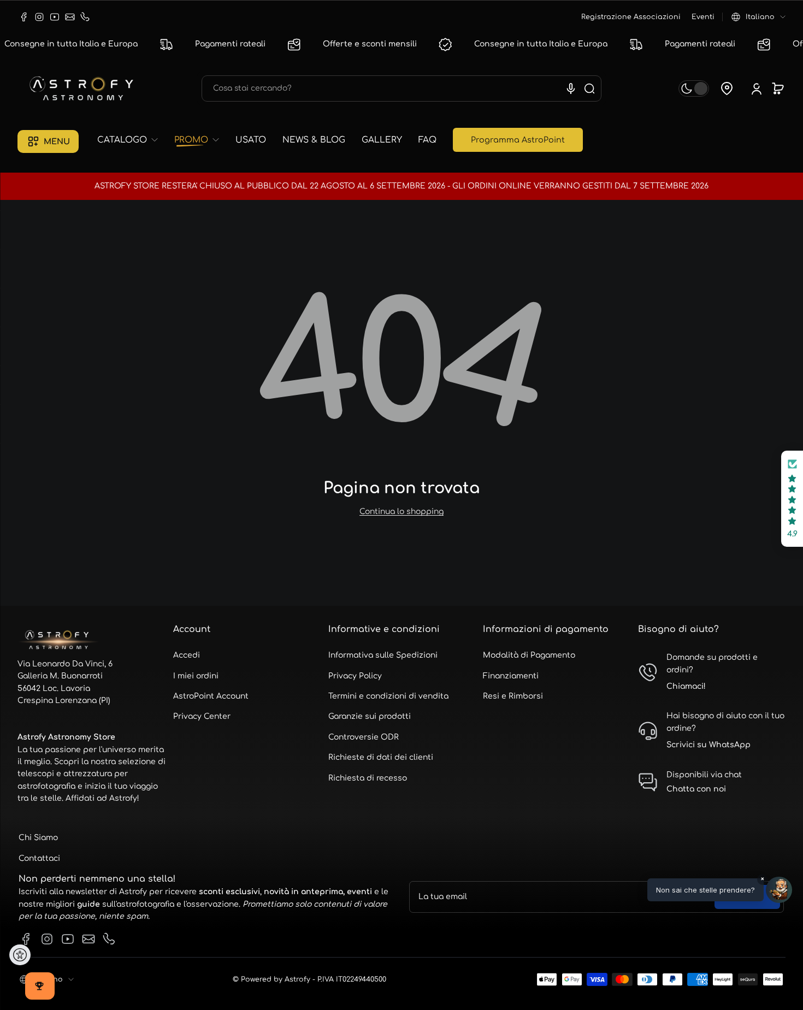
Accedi (186, 655)
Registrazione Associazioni (631, 17)
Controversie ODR (363, 737)
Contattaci (39, 858)
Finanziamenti (511, 676)
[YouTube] (54, 16)
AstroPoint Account (211, 696)
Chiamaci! (686, 686)
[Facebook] (24, 16)
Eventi (703, 17)
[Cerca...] (589, 88)
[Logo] (83, 88)
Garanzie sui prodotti (369, 716)
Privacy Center (202, 716)
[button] (758, 17)
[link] (131, 140)
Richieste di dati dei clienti (380, 757)
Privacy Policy (355, 676)
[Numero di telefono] (85, 16)
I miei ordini (196, 676)
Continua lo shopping (401, 511)
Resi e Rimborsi (513, 696)
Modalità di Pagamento (529, 655)
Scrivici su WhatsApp (708, 745)
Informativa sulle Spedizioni (383, 655)
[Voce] (571, 88)
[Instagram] (39, 16)
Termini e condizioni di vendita (388, 696)
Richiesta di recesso (367, 778)
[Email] (69, 16)
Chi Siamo (38, 838)
